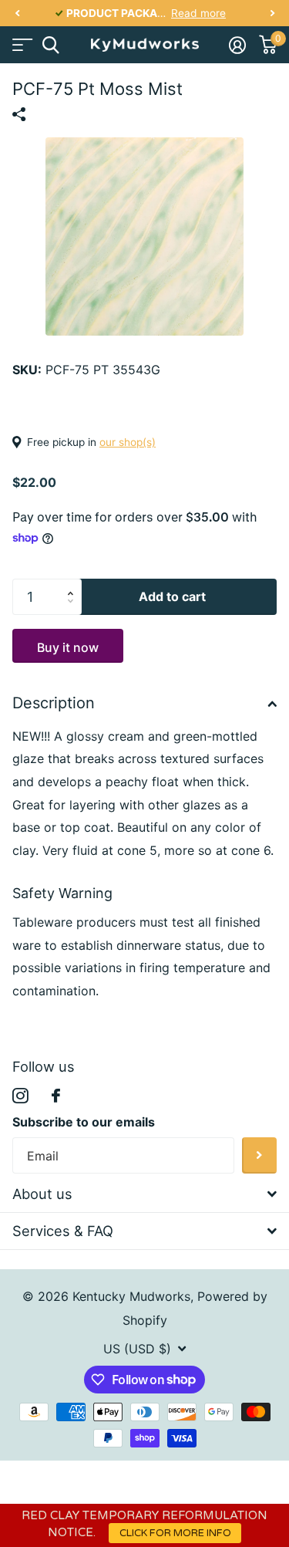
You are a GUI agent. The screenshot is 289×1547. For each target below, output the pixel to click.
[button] (17, 13)
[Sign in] (237, 44)
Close (144, 1195)
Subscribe (259, 1155)
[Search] (50, 45)
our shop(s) (127, 442)
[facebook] (56, 1096)
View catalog (21, 45)
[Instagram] (20, 1096)
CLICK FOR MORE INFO (175, 1533)
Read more (198, 13)
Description (53, 703)
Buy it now (68, 647)
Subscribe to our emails (83, 1122)
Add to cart (172, 596)
